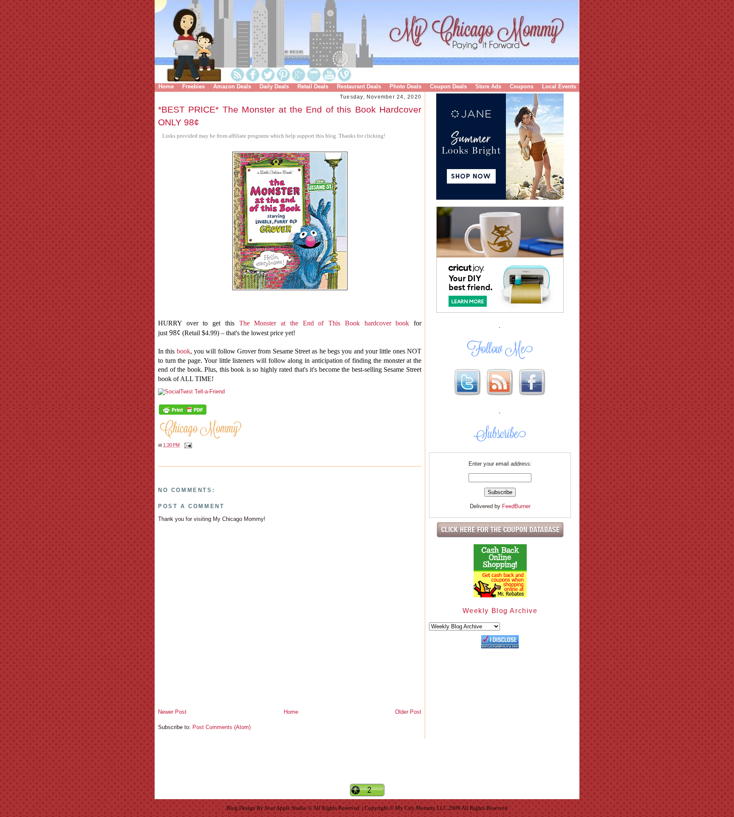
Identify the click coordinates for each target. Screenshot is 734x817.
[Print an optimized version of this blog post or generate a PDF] (182, 413)
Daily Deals (274, 86)
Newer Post (172, 712)
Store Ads (488, 86)
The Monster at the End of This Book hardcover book (324, 323)
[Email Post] (187, 444)
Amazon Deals (232, 86)
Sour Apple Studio (286, 808)
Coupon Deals (448, 86)
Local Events (559, 86)
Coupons (522, 86)
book (183, 351)
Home (166, 86)
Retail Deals (312, 86)
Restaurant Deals (359, 86)
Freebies (193, 86)
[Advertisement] (367, 768)
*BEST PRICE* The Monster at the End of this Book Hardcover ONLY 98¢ (289, 116)
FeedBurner (516, 506)
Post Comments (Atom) (221, 727)
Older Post (408, 712)
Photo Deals (405, 86)
